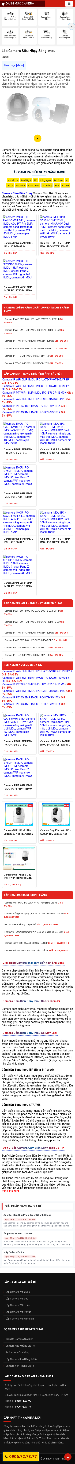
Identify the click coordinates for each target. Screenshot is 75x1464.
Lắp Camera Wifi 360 (17, 1298)
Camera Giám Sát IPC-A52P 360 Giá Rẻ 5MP (37, 943)
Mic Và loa (13, 180)
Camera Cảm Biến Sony (17, 193)
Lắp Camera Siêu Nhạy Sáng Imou (38, 172)
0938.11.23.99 (23, 1400)
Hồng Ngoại (45, 180)
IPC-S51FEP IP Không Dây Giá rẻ (31, 924)
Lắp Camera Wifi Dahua (18, 1312)
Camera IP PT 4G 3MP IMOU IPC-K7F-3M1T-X (34, 363)
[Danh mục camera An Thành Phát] (69, 4)
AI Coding (47, 185)
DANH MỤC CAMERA (20, 3)
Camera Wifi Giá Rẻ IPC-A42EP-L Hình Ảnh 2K (37, 950)
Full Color (58, 180)
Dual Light (26, 180)
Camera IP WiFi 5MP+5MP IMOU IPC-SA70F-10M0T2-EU (55, 245)
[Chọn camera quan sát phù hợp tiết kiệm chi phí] (71, 26)
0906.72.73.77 (23, 1406)
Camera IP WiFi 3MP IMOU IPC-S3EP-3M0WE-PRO (36, 348)
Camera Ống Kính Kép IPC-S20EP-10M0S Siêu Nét (55, 832)
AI (67, 180)
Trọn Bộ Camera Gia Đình (19, 1339)
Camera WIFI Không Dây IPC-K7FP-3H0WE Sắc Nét (18, 876)
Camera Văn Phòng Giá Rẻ (20, 1365)
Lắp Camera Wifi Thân (18, 1305)
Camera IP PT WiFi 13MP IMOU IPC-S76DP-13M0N (18, 289)
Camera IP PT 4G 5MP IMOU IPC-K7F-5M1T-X (34, 356)
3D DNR (65, 185)
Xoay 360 (20, 185)
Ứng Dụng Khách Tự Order (17, 1233)
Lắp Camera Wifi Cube (18, 1292)
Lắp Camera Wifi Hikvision (20, 1318)
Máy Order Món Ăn (13, 1252)
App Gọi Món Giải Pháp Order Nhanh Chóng (27, 1215)
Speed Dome (33, 185)
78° (35, 180)
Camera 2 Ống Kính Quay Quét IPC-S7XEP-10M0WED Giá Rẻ (36, 915)
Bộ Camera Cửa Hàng (17, 1352)
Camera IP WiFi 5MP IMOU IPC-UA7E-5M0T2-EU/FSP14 (18, 245)
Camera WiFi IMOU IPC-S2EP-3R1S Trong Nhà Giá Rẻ (33, 904)
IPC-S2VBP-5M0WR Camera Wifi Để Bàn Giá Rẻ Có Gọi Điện (36, 934)
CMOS (10, 185)
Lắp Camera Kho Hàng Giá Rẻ (22, 1359)
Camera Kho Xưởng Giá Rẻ (20, 1345)
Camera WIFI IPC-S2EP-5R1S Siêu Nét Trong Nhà (18, 832)
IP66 (57, 185)
